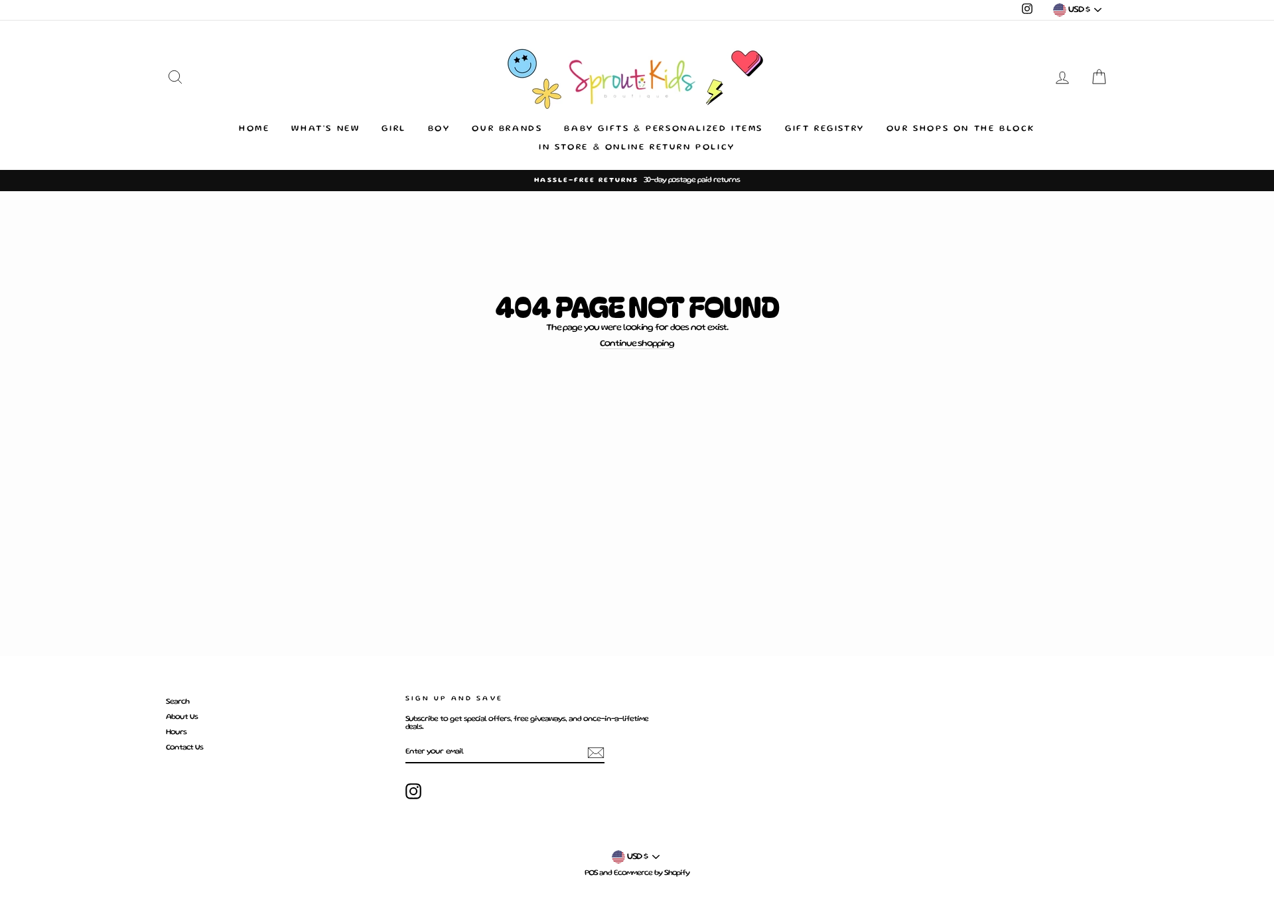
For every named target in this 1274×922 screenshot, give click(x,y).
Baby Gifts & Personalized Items (663, 129)
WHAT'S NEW (325, 129)
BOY (439, 129)
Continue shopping (637, 344)
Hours (176, 732)
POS (591, 873)
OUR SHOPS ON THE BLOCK (960, 129)
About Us (182, 717)
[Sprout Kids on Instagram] (413, 791)
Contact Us (184, 747)
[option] (637, 181)
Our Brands (507, 129)
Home (254, 129)
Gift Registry (825, 129)
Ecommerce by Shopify (651, 873)
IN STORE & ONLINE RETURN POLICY (637, 147)
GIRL (393, 129)
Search (177, 702)
